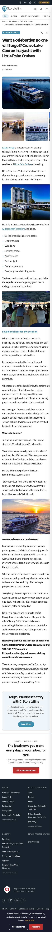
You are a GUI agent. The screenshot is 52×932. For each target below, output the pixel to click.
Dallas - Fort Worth (30, 16)
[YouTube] (23, 900)
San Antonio (34, 842)
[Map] (20, 2)
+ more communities (9, 819)
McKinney (32, 822)
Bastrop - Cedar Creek (11, 793)
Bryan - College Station (39, 834)
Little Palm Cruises (26, 22)
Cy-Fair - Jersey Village (11, 856)
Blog (47, 909)
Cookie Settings (18, 927)
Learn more (29, 920)
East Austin (6, 806)
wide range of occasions (13, 228)
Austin (14, 16)
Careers (40, 909)
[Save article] (47, 32)
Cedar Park (6, 797)
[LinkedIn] (16, 900)
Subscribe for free (27, 770)
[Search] (35, 9)
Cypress (5, 860)
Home (4, 22)
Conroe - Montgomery (11, 851)
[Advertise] (35, 2)
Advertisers (13, 22)
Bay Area (5, 839)
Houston (6, 834)
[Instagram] (10, 900)
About (4, 909)
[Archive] (30, 2)
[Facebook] (4, 900)
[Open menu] (47, 9)
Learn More (26, 724)
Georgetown (7, 810)
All (5, 16)
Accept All (36, 927)
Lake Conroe (8, 147)
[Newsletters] (25, 2)
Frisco (30, 801)
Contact (13, 909)
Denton (31, 797)
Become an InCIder (26, 909)
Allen (30, 793)
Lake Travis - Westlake (11, 815)
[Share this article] (41, 32)
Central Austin (7, 801)
